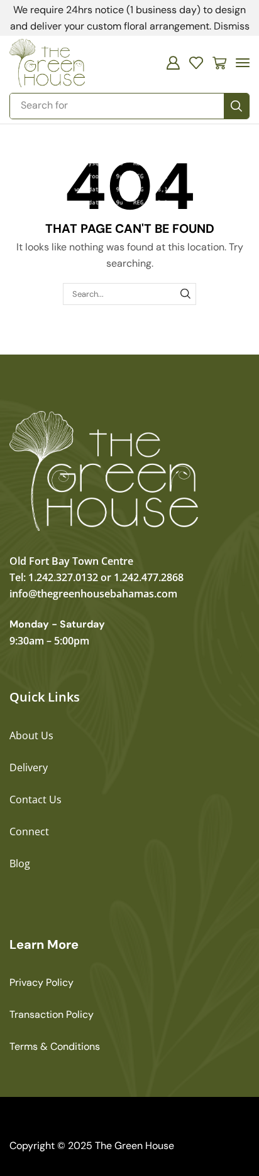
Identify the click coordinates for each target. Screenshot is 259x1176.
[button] (173, 63)
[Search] (236, 106)
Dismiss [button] (232, 26)
